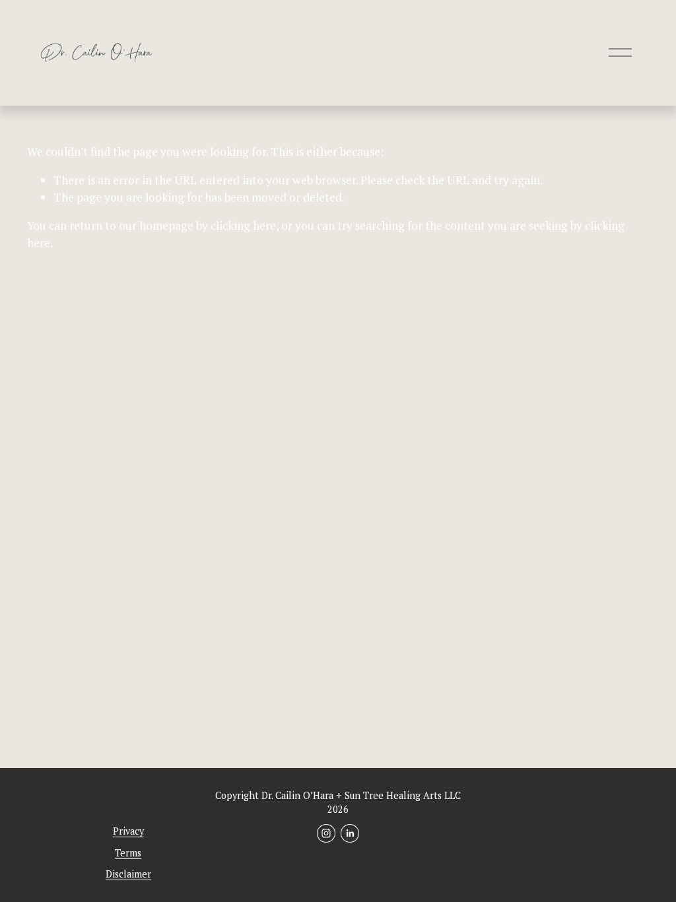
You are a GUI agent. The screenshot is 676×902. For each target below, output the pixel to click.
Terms (128, 853)
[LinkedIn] (350, 833)
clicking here (243, 225)
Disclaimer (128, 874)
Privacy (128, 831)
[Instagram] (326, 833)
